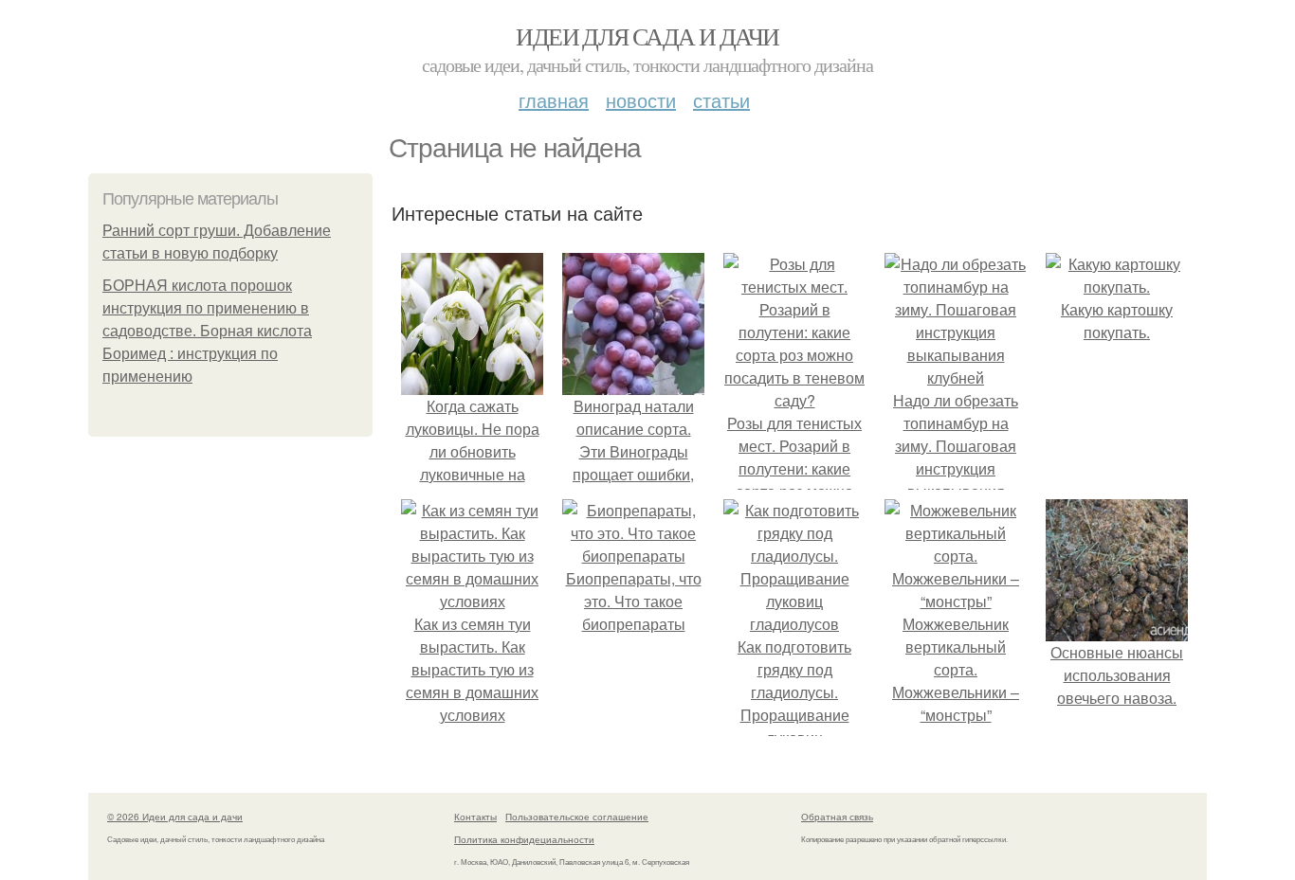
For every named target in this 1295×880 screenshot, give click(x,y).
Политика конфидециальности (524, 839)
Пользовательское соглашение (576, 816)
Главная (554, 100)
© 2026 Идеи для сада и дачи (175, 816)
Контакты (475, 816)
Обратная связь (837, 816)
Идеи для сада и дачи (647, 36)
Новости (641, 100)
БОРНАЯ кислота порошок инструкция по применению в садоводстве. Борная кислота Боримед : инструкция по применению (207, 331)
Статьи (721, 100)
